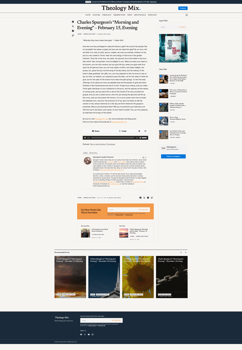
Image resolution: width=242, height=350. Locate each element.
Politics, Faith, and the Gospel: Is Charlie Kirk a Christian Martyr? (177, 105)
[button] (186, 15)
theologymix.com (101, 119)
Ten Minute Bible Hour (98, 234)
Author (85, 152)
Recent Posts (93, 152)
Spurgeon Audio (114, 184)
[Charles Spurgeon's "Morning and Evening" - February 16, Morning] (134, 232)
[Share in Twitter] (73, 26)
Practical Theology (175, 137)
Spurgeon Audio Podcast (89, 34)
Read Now (153, 2)
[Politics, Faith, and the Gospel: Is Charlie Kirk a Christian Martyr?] (163, 107)
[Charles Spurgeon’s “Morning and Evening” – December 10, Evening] (104, 277)
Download (111, 144)
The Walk (88, 1)
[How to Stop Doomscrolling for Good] (163, 121)
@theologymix (171, 147)
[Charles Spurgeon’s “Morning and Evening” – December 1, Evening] (172, 277)
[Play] (85, 138)
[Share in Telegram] (73, 31)
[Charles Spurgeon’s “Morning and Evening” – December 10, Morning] (138, 277)
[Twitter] (146, 157)
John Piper (110, 162)
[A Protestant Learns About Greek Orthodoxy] (96, 232)
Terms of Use (129, 214)
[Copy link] (73, 35)
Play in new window (98, 144)
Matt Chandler (121, 162)
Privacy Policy (119, 214)
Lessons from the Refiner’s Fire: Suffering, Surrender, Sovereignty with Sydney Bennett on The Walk (120, 2)
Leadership (173, 96)
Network (80, 34)
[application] (115, 138)
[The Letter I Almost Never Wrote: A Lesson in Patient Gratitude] (163, 93)
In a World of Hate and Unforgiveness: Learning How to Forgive (178, 132)
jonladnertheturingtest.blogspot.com (104, 182)
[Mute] (140, 138)
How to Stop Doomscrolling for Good (177, 118)
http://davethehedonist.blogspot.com (112, 170)
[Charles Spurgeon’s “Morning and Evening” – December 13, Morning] (70, 277)
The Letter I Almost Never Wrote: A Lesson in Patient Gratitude (178, 91)
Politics (172, 110)
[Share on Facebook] (73, 22)
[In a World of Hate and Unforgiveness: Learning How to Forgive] (163, 134)
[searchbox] (168, 27)
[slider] (144, 137)
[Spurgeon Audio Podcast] (87, 161)
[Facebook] (143, 157)
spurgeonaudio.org (119, 122)
